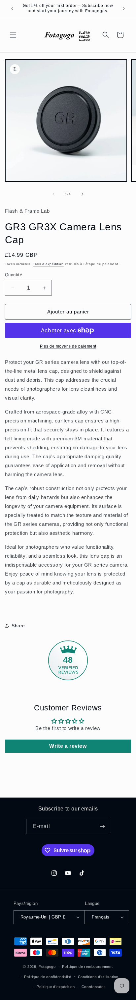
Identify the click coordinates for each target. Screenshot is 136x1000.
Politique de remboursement (87, 967)
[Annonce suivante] (124, 8)
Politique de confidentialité (47, 977)
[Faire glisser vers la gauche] (53, 194)
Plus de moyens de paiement (68, 346)
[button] (13, 35)
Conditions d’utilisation (98, 977)
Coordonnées (94, 987)
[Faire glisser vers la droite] (82, 194)
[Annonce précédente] (12, 8)
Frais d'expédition (48, 264)
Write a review (67, 746)
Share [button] (18, 625)
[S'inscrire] (102, 826)
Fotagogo (47, 967)
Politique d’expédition (56, 987)
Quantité (13, 274)
